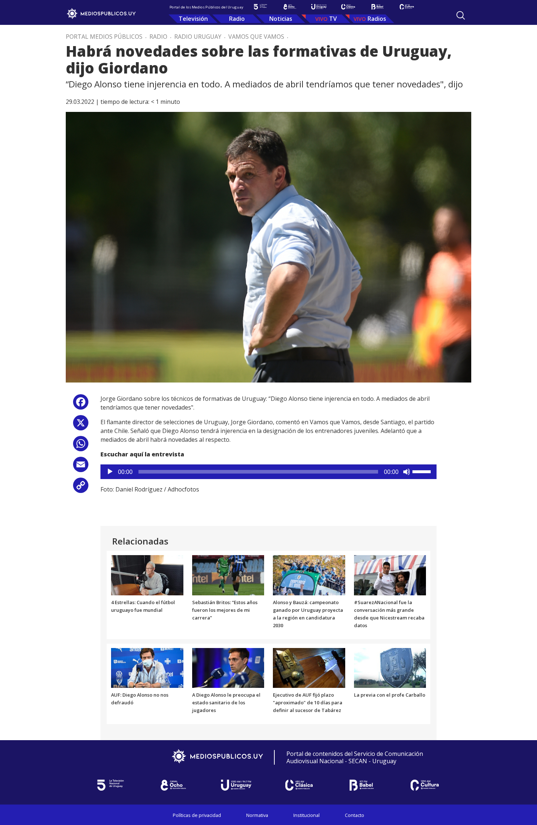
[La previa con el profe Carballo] (390, 667)
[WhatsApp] (81, 446)
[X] (81, 425)
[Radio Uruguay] (319, 7)
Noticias (280, 19)
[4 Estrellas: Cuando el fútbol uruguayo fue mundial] (147, 575)
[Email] (81, 467)
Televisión (193, 19)
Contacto (354, 815)
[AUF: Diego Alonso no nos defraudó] (147, 667)
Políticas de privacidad (197, 815)
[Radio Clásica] (348, 7)
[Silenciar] (406, 471)
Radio (237, 19)
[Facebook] (81, 404)
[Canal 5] (260, 7)
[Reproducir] (110, 471)
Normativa (257, 815)
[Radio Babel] (377, 7)
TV (333, 19)
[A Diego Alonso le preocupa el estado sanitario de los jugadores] (228, 667)
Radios (376, 19)
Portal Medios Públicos (104, 37)
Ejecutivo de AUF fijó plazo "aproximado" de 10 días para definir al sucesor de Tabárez (307, 702)
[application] (268, 471)
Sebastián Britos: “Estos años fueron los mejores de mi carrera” (225, 610)
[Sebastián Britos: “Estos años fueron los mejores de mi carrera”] (228, 575)
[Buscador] (460, 15)
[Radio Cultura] (406, 7)
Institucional (306, 815)
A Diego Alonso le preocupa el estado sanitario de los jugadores (226, 702)
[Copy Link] (81, 488)
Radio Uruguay (197, 37)
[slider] (422, 471)
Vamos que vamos (256, 37)
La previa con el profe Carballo (389, 695)
